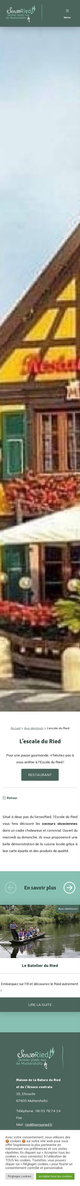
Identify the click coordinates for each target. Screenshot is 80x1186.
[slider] (40, 951)
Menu (67, 17)
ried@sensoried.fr (38, 1124)
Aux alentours (68, 909)
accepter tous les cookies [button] (55, 1176)
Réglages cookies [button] (19, 1176)
